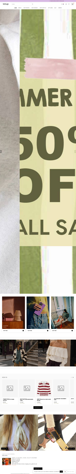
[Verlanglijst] (68, 4)
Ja (61, 471)
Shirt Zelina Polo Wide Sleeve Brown (44, 400)
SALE (55, 7)
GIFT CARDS (50, 7)
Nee (65, 471)
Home (15, 7)
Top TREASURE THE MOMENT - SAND (60, 399)
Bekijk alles (37, 468)
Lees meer (14, 465)
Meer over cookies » (71, 471)
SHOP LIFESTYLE (43, 7)
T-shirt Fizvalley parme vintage (8, 400)
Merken (60, 7)
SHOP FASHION (26, 7)
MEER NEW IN (37, 407)
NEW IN (19, 7)
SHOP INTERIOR (34, 7)
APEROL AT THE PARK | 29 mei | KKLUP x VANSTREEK (24, 457)
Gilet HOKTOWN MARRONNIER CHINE (26, 400)
